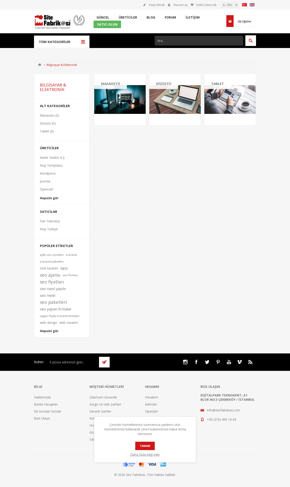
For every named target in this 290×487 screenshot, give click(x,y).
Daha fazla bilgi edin (145, 454)
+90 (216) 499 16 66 (221, 419)
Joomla (45, 181)
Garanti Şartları (100, 411)
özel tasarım (49, 268)
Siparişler (151, 411)
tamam (145, 446)
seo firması (70, 275)
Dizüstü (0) (48, 123)
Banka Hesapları (46, 404)
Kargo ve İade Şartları (105, 404)
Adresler (151, 404)
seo (64, 268)
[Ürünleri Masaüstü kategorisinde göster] (120, 99)
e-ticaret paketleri (52, 261)
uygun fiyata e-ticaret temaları (60, 316)
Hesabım (151, 397)
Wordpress (48, 173)
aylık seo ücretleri (52, 255)
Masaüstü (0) (49, 115)
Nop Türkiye (49, 229)
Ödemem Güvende (103, 397)
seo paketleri (53, 302)
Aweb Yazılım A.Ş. (52, 157)
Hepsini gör (49, 198)
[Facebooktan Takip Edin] (196, 362)
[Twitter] (207, 362)
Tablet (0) (47, 131)
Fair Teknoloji (50, 221)
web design (48, 322)
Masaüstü (110, 83)
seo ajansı (50, 275)
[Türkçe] (244, 4)
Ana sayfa (39, 64)
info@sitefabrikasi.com (223, 410)
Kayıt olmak (157, 5)
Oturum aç (180, 5)
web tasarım (68, 322)
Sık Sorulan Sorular (47, 411)
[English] (252, 4)
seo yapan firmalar (56, 309)
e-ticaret (71, 255)
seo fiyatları (52, 282)
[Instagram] (185, 362)
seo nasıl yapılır (53, 288)
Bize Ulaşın (42, 418)
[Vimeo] (239, 362)
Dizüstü (163, 83)
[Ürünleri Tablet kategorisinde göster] (230, 99)
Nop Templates (51, 165)
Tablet (217, 83)
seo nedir (48, 295)
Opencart (46, 189)
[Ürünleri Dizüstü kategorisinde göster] (175, 99)
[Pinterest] (218, 362)
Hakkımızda (42, 397)
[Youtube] (228, 362)
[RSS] (250, 362)
